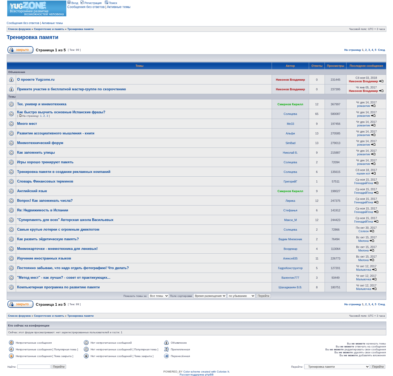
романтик (363, 105)
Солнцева (290, 113)
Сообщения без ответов (86, 7)
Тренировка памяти (80, 29)
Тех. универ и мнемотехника (41, 104)
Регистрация (93, 3)
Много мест (27, 124)
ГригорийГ (290, 181)
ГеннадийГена (363, 183)
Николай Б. (290, 152)
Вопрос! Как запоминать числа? (45, 201)
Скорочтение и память (49, 29)
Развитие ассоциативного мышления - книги (55, 133)
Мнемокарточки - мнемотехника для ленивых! (57, 249)
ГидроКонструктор (290, 268)
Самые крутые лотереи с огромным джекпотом (58, 229)
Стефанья (290, 210)
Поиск (112, 3)
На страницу (352, 49)
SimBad (290, 143)
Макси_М (290, 220)
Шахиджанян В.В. (290, 287)
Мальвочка (363, 269)
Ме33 (290, 123)
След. (382, 49)
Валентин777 (290, 277)
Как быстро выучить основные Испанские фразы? (61, 112)
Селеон (364, 231)
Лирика (290, 200)
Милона (363, 240)
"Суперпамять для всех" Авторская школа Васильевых (65, 220)
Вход (74, 3)
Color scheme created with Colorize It (206, 371)
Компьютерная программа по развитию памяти (58, 287)
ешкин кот (363, 173)
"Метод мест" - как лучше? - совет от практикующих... (63, 278)
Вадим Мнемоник (290, 239)
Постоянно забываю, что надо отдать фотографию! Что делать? (73, 268)
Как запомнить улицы (36, 152)
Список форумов (19, 29)
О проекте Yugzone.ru (36, 79)
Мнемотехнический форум (40, 143)
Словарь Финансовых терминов (45, 181)
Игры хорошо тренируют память (45, 162)
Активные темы (118, 7)
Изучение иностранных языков (44, 258)
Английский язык (32, 191)
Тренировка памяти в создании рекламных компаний (63, 172)
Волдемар (290, 248)
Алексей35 (290, 258)
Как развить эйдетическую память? (48, 239)
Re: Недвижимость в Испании (42, 210)
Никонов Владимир (290, 79)
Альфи (290, 133)
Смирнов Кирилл (290, 104)
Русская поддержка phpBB (197, 374)
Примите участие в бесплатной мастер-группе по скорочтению (71, 89)
